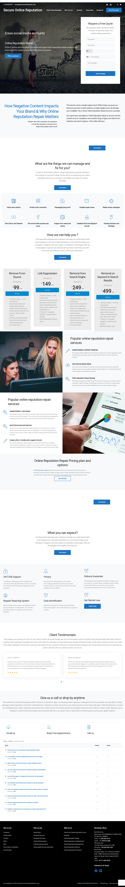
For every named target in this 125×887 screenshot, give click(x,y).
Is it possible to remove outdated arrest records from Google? (24, 756)
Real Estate (37, 832)
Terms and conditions (115, 883)
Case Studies (7, 850)
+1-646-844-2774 (7, 4)
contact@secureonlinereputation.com (25, 4)
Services (79, 10)
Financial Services (39, 835)
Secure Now (90, 10)
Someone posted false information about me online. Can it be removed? (27, 796)
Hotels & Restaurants (40, 841)
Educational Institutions (41, 844)
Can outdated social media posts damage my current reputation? (25, 783)
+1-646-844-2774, (104, 838)
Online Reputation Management (74, 844)
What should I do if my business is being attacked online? (23, 750)
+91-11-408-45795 (104, 860)
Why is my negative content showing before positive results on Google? (27, 789)
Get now (17, 293)
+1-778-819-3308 (104, 841)
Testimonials (7, 835)
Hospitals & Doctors (40, 838)
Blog (4, 844)
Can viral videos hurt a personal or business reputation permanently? (26, 769)
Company (6, 832)
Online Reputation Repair (41, 470)
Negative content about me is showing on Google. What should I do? (26, 809)
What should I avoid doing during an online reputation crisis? (24, 763)
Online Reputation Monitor (72, 847)
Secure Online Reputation (22, 10)
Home (5, 741)
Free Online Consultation (10, 847)
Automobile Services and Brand (43, 847)
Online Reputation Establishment (74, 841)
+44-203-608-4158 (107, 847)
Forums (10, 741)
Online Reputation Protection (73, 850)
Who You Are (69, 10)
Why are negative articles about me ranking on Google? (22, 802)
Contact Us (99, 10)
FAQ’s (5, 841)
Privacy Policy (104, 883)
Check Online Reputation (54, 10)
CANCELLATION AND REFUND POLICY (87, 883)
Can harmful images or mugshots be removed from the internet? (25, 776)
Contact (5, 838)
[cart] (120, 4)
